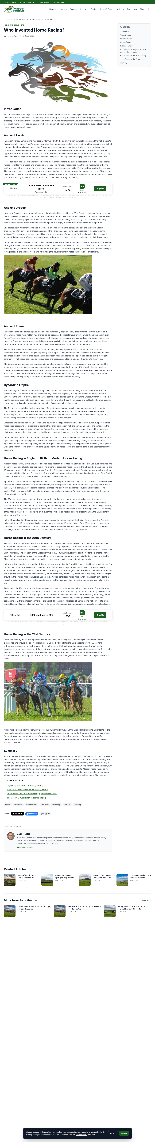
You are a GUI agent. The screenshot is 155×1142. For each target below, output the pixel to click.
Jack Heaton (24, 834)
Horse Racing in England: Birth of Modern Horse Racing (133, 50)
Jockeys (63, 9)
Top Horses (132, 9)
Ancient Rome (125, 42)
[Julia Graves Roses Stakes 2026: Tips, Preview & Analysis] (10, 911)
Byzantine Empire (127, 46)
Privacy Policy (81, 1135)
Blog (142, 9)
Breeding (77, 805)
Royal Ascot (58, 2)
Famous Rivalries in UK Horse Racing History (27, 789)
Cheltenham (10, 2)
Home (6, 19)
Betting (94, 9)
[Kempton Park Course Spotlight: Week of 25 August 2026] (85, 880)
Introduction (124, 31)
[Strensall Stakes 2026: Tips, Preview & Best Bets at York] (60, 911)
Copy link (46, 814)
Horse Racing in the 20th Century (133, 55)
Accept (124, 1133)
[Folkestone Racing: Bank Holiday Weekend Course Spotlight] (122, 880)
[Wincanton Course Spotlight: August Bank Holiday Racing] (47, 880)
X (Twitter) (19, 814)
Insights (120, 9)
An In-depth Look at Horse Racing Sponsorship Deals (32, 793)
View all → (146, 900)
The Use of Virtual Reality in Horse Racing (26, 798)
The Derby (45, 805)
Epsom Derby (43, 2)
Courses (73, 9)
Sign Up (100, 188)
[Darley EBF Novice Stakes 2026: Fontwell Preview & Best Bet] (110, 911)
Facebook (33, 814)
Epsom (7, 805)
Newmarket (18, 805)
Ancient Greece (126, 38)
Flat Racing (56, 805)
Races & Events (106, 9)
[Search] (149, 9)
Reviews (84, 9)
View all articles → (25, 847)
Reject (113, 1133)
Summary (123, 63)
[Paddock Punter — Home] (14, 9)
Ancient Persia (125, 35)
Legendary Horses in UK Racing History (25, 785)
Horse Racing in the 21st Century (133, 59)
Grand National (27, 2)
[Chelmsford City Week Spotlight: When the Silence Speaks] (10, 880)
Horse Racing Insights (19, 19)
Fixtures (52, 9)
